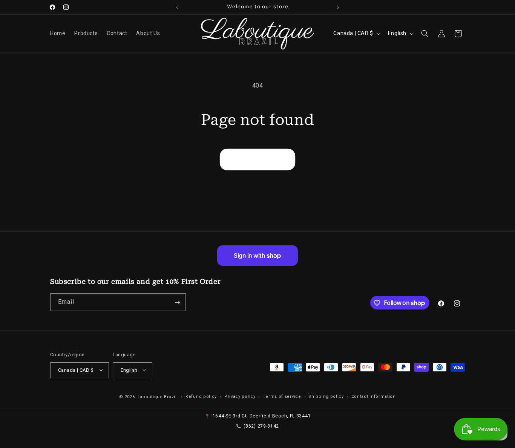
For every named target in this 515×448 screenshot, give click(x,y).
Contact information (373, 396)
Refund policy (201, 396)
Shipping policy (326, 396)
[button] (425, 33)
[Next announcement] (338, 7)
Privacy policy (240, 396)
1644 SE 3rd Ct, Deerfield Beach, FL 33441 (262, 416)
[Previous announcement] (177, 7)
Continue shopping (257, 159)
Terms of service (282, 396)
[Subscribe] (177, 302)
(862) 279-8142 (261, 425)
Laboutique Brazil (157, 396)
